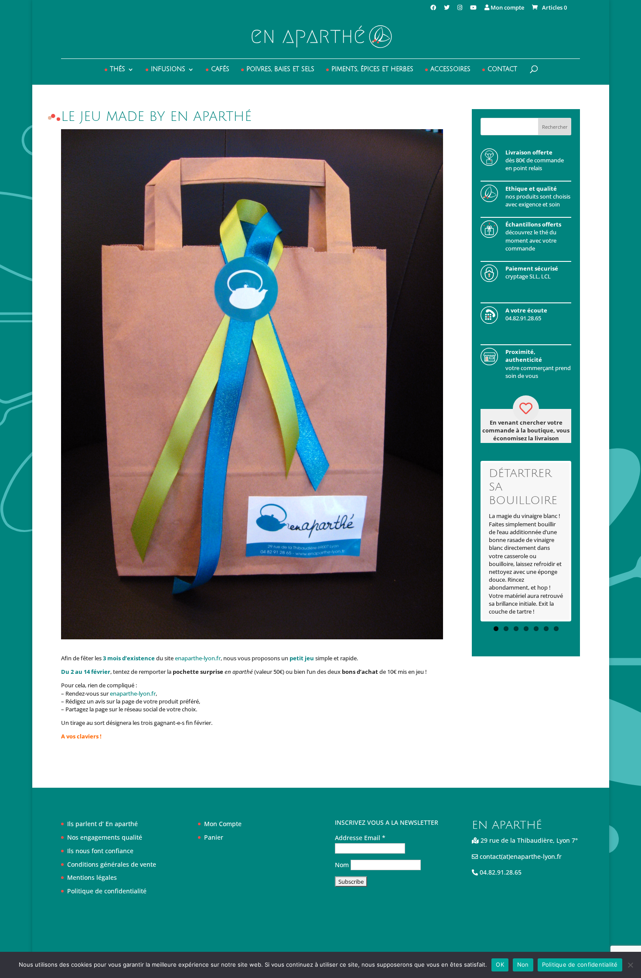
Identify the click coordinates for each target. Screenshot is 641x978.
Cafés (220, 69)
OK (500, 964)
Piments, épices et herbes (372, 69)
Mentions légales (92, 877)
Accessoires (450, 69)
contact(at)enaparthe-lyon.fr (520, 856)
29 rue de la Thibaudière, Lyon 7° (528, 840)
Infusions (168, 69)
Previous (469, 541)
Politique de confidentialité (107, 891)
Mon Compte (223, 824)
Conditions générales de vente (111, 864)
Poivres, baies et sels (280, 69)
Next (582, 541)
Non (523, 964)
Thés (117, 69)
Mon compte (506, 8)
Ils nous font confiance (100, 851)
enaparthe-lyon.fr (198, 658)
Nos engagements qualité (104, 837)
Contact (502, 69)
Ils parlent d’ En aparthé (102, 824)
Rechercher (555, 127)
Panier (213, 837)
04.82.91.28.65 (500, 872)
